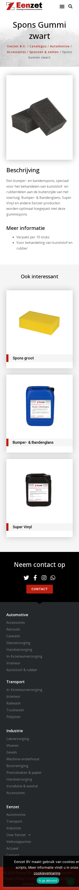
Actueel (12, 848)
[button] (62, 6)
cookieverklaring (47, 873)
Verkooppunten (18, 841)
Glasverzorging (18, 642)
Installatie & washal (22, 786)
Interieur (13, 663)
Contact (12, 855)
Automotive (15, 814)
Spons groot (23, 358)
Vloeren (12, 745)
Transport (14, 821)
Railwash (13, 703)
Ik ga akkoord (48, 880)
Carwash (13, 636)
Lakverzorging (17, 738)
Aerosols (13, 629)
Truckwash (15, 710)
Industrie (13, 828)
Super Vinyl (22, 527)
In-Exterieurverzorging (24, 656)
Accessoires (15, 622)
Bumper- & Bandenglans (33, 442)
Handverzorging (19, 649)
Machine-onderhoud (22, 759)
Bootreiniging (17, 765)
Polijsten (13, 716)
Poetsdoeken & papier (24, 772)
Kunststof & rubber (21, 670)
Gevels (11, 752)
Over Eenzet (16, 835)
